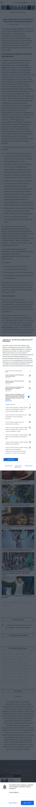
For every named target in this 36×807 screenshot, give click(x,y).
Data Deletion (8, 465)
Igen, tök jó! (27, 803)
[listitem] (18, 371)
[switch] (29, 375)
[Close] (32, 340)
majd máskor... (13, 803)
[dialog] (18, 403)
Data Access (18, 465)
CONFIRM (11, 459)
